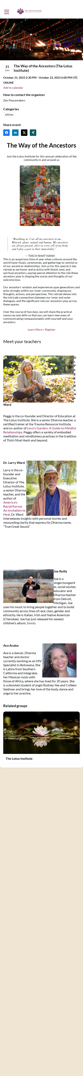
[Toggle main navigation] (6, 11)
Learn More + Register (41, 329)
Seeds (31, 623)
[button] (13, 87)
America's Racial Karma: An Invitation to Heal (14, 508)
